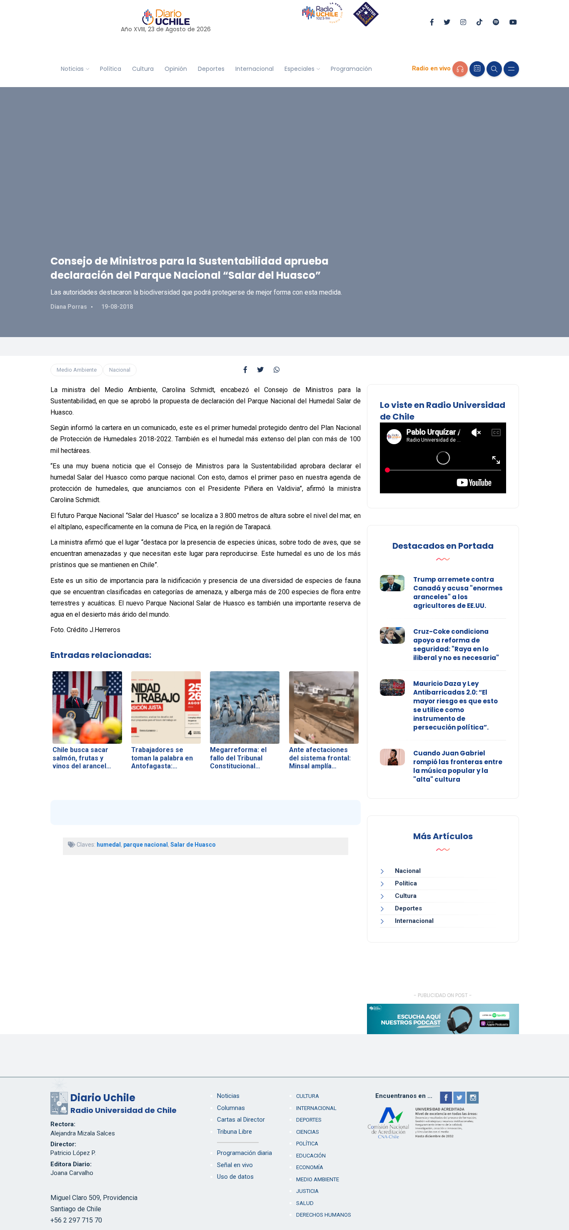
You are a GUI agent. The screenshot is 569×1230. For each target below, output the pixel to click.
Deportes (211, 69)
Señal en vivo (235, 1165)
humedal (109, 844)
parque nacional (145, 844)
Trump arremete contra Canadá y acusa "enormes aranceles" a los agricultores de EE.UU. (458, 592)
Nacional (119, 370)
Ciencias (307, 1132)
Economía (309, 1167)
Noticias (72, 69)
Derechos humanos (323, 1215)
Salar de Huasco (193, 844)
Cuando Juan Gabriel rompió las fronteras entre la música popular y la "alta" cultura (457, 766)
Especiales (299, 69)
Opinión (176, 69)
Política (110, 69)
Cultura (143, 69)
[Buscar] (494, 69)
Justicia (307, 1191)
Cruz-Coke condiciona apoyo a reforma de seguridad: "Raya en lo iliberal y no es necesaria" (456, 644)
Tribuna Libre (234, 1131)
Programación (351, 69)
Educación (311, 1155)
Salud (305, 1203)
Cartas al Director (241, 1119)
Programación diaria (244, 1153)
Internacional (254, 69)
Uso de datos (235, 1176)
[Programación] (477, 69)
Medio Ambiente (77, 370)
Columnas (231, 1108)
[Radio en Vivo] (460, 69)
